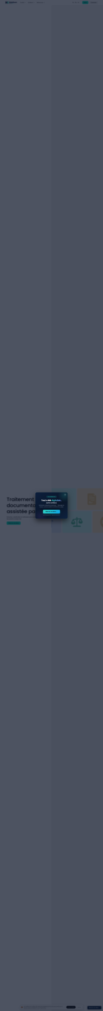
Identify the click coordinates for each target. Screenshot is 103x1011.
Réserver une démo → (51, 511)
